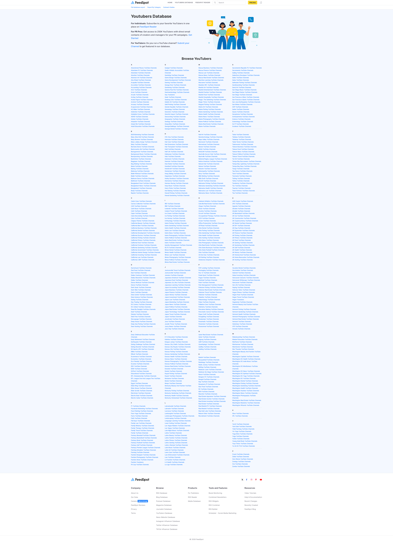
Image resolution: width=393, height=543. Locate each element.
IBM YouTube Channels (172, 206)
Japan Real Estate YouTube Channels (177, 309)
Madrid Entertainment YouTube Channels (212, 90)
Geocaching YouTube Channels (175, 116)
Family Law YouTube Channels (141, 423)
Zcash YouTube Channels (240, 454)
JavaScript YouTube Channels (175, 319)
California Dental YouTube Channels (143, 230)
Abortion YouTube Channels (140, 75)
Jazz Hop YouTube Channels (174, 329)
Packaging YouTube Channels (209, 270)
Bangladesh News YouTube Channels (143, 186)
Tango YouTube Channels (240, 168)
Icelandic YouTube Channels (174, 208)
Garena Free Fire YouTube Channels (177, 90)
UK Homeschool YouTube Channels (244, 255)
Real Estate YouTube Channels (209, 404)
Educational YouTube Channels (141, 373)
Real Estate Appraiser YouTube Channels (212, 396)
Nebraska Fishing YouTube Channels (211, 183)
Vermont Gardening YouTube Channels (245, 312)
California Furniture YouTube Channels (143, 245)
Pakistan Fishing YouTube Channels (210, 287)
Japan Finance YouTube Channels (176, 292)
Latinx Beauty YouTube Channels (176, 435)
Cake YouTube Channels (139, 218)
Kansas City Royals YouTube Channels (178, 347)
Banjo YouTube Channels (139, 190)
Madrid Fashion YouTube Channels (210, 92)
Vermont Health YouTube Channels (244, 314)
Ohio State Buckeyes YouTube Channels (212, 247)
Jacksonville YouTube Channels (175, 273)
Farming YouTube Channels (140, 452)
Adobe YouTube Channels (139, 119)
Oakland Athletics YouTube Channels (211, 201)
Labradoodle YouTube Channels (175, 406)
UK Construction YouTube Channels (244, 218)
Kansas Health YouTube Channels (176, 356)
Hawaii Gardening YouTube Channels (177, 195)
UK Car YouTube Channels (241, 216)
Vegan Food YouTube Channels (242, 295)
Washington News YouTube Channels (244, 393)
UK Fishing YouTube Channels (242, 235)
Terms (133, 513)
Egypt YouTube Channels (139, 383)
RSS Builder (213, 509)
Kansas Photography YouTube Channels (178, 361)
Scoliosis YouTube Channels (241, 126)
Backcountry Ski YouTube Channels (143, 149)
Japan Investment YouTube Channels (177, 297)
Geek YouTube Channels (173, 97)
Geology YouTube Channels (174, 121)
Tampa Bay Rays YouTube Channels (244, 166)
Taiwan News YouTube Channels (243, 151)
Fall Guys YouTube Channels (140, 421)
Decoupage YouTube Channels (141, 319)
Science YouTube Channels (241, 119)
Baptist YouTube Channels (140, 193)
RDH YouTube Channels (206, 391)
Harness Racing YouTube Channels (176, 183)
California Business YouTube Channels (144, 228)
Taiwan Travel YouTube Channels (243, 156)
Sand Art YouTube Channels (241, 87)
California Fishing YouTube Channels (143, 238)
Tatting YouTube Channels (241, 178)
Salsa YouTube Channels (240, 80)
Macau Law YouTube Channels (209, 73)
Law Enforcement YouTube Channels (177, 455)
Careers (139, 501)
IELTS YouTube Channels (173, 247)
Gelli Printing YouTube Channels (175, 104)
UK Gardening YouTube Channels (243, 245)
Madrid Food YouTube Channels (209, 95)
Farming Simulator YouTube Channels (143, 450)
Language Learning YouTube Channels (178, 421)
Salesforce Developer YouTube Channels (246, 75)
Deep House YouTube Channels (141, 321)
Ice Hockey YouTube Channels (175, 218)
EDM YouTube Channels (139, 369)
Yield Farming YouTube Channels (243, 429)
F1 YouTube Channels (138, 406)
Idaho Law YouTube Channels (175, 230)
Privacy (134, 509)
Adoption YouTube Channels (140, 121)
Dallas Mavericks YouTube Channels (143, 278)
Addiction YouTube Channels (140, 112)
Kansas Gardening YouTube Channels (177, 354)
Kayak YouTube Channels (173, 376)
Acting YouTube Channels (139, 97)
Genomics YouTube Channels (174, 112)
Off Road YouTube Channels (208, 225)
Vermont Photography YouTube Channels (246, 316)
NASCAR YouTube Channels (208, 151)
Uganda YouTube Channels (241, 206)
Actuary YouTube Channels (140, 104)
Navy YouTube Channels (207, 173)
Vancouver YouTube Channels (242, 282)
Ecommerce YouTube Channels (141, 356)
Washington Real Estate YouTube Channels (246, 400)
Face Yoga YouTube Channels (141, 413)
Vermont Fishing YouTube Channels (244, 309)
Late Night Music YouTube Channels (177, 430)
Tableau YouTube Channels (241, 137)
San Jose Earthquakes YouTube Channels (246, 102)
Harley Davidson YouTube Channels (177, 178)
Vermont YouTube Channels (241, 321)
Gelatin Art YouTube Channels (175, 102)
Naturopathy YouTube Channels (209, 171)
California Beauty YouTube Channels (143, 223)
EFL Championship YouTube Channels (143, 376)
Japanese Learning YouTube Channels (178, 285)
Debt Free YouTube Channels (141, 316)
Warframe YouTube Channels (242, 342)
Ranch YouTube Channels (207, 374)
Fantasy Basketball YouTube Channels (144, 438)
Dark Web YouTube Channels (141, 290)
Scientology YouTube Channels (242, 121)
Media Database (194, 501)
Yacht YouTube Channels (240, 424)
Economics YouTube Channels (141, 359)
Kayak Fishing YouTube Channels (176, 373)
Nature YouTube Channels (207, 166)
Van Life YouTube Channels (241, 285)
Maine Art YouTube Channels (208, 107)
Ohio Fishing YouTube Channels (209, 230)
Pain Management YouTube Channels (211, 285)
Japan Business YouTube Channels (176, 290)
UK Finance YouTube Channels (242, 233)
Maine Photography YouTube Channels (212, 119)
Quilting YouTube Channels (208, 349)
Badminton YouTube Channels (141, 159)
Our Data (134, 497)
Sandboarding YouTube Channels (243, 85)
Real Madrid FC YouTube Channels (210, 406)
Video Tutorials (250, 493)
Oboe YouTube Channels (207, 208)
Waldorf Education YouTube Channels (244, 339)
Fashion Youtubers (137, 462)
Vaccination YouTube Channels (242, 270)
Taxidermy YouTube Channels (242, 183)
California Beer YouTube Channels (142, 225)
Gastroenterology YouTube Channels (177, 92)
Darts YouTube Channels (139, 292)
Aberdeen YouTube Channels (141, 73)
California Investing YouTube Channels (144, 255)
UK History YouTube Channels (242, 252)
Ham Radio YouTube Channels (175, 164)
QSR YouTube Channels (206, 342)
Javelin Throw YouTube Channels (176, 324)
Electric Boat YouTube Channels (141, 395)
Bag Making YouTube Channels (141, 164)
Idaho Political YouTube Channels (176, 238)
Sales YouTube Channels (240, 77)
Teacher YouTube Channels (241, 188)
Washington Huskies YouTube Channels (245, 390)
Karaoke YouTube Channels (174, 369)
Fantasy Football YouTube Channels (143, 442)
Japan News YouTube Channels (175, 304)
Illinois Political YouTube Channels (176, 260)
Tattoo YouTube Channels (241, 181)
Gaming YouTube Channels (174, 82)
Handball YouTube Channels (174, 166)
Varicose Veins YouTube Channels (243, 290)
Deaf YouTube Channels (139, 312)
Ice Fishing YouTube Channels (175, 216)
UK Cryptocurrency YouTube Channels (245, 221)
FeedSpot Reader (148, 26)
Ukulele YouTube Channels (241, 211)
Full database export (138, 7)
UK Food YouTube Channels (241, 240)
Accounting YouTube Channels (141, 87)
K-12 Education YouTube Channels (176, 337)
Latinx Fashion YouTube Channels (176, 438)
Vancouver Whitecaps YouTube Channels (246, 280)
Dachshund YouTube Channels (141, 268)
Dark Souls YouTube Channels (141, 287)
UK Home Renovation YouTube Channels (245, 257)
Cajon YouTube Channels (139, 213)
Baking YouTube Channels (140, 168)
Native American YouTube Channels (210, 161)
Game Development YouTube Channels (178, 80)
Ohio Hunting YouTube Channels (209, 238)
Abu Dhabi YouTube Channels (141, 80)
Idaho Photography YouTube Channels (178, 235)
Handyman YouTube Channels (175, 171)
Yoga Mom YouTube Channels (242, 434)
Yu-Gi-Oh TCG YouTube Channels (243, 446)
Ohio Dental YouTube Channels (209, 228)
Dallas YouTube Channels (139, 280)
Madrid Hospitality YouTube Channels (211, 97)
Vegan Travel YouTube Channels (243, 297)
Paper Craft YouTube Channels (209, 314)
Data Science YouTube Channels (142, 297)
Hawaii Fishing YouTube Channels (176, 193)
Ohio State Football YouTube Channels (211, 250)
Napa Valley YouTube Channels (209, 139)
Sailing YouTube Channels (241, 73)
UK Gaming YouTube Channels (242, 242)
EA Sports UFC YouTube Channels (142, 349)
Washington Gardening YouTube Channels (246, 386)
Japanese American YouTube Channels (178, 278)
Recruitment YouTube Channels (209, 416)
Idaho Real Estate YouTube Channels (177, 240)
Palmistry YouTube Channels (208, 307)
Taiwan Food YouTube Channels (243, 149)
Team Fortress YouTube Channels (243, 190)
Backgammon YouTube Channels (142, 151)
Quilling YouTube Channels (207, 347)
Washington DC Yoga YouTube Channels (246, 376)
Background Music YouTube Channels (144, 154)
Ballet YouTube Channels (139, 176)
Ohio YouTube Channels (207, 252)
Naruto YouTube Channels (207, 147)
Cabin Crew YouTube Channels (141, 201)
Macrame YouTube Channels (208, 82)
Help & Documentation (253, 497)
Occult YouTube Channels (207, 213)
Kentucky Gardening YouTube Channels (178, 393)
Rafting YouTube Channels (207, 367)
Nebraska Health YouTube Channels (211, 188)
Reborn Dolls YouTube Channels (209, 413)
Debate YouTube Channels (140, 314)
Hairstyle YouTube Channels (174, 139)
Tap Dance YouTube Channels (242, 171)
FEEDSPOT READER (202, 2)
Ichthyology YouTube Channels (175, 221)
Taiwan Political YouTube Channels (244, 154)
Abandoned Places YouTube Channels (144, 68)
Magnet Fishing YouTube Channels (210, 104)
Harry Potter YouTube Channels (175, 188)
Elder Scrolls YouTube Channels (141, 390)
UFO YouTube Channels (240, 203)
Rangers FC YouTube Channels (209, 377)
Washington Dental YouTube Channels (245, 381)
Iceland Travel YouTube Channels (176, 211)
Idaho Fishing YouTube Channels (176, 223)
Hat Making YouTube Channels (175, 190)
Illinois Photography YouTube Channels (178, 257)
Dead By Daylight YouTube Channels (143, 309)
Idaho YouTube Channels (173, 242)
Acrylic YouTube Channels (140, 95)
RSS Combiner (214, 505)
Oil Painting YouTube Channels (209, 257)
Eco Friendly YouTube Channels (141, 361)
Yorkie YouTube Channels (240, 438)
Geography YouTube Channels (175, 119)
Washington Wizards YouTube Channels (245, 405)
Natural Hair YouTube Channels (209, 164)
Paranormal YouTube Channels (209, 326)
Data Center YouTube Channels (141, 295)
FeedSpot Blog (250, 509)
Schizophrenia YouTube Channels (243, 116)
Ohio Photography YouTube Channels (211, 242)
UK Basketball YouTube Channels (243, 213)
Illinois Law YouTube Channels (175, 255)
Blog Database (162, 497)
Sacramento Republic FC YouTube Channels (247, 68)
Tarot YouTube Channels (240, 173)
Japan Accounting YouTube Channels (177, 287)
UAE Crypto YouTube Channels (242, 201)
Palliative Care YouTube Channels (210, 304)
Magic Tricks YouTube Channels (209, 102)
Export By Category (154, 7)
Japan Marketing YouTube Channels (177, 302)
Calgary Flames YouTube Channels (142, 221)
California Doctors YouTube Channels (143, 235)
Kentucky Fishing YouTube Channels (177, 390)
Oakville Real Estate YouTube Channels (212, 203)
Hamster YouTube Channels (174, 161)
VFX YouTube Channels (240, 326)
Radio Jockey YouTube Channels (210, 365)
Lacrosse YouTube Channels (174, 411)
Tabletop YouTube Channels (241, 139)
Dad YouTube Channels (139, 273)
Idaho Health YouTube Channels (175, 228)
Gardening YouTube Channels (175, 87)
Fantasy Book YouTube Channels (142, 440)
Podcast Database (163, 501)
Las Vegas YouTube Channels (175, 428)
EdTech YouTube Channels (140, 371)
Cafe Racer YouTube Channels (141, 208)
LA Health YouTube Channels (174, 462)
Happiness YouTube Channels (175, 176)
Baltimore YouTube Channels (140, 181)
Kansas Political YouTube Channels (176, 364)
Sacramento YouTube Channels (242, 70)
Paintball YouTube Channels (208, 280)
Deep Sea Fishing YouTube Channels (143, 324)
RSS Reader (192, 497)
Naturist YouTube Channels (208, 168)
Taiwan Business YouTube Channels (244, 147)
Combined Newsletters (217, 497)
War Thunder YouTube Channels (243, 349)
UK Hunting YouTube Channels (242, 260)
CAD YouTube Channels (139, 206)
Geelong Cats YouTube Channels (176, 99)
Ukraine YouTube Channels (241, 208)
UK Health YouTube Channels (242, 250)
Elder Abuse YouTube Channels (141, 388)
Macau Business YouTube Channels (211, 68)
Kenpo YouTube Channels (173, 383)
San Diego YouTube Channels (242, 95)
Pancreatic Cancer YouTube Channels (211, 312)
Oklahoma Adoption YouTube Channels (212, 260)
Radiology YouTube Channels (208, 362)
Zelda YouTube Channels (240, 456)
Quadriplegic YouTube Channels (209, 344)
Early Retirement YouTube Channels (143, 339)
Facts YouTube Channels (139, 416)
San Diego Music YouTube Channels (244, 90)
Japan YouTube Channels (173, 316)
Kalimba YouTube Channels (174, 339)
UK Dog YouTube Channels (241, 228)
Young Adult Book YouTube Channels (244, 441)
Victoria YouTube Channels (241, 329)
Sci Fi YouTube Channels (240, 124)
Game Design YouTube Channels (176, 77)
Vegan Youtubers (238, 299)
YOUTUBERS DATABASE (184, 2)
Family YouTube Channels (139, 433)
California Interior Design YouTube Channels (145, 252)
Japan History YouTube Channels (176, 295)
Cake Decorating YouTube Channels (143, 216)
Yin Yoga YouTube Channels (241, 431)
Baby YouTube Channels (139, 144)
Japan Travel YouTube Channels (175, 314)
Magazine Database (164, 505)
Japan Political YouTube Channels (176, 307)
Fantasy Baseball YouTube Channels (143, 435)
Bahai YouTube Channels (139, 166)
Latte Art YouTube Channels (174, 450)
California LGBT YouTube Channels (142, 260)
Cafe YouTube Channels (139, 211)
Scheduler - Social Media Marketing (222, 513)
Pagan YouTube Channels (207, 278)
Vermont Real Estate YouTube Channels (245, 319)
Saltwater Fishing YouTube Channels (244, 82)
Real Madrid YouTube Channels (209, 408)
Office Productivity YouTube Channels (211, 223)
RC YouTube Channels (206, 389)
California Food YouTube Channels (142, 242)
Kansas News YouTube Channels (176, 359)
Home (170, 2)
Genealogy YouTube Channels (175, 109)
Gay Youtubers (170, 95)
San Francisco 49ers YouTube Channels (245, 97)
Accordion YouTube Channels (141, 85)
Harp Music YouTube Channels (175, 186)
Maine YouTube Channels (207, 126)
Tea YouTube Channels (240, 193)
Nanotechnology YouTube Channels (210, 137)
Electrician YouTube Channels (141, 393)
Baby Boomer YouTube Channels (142, 139)
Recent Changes (250, 501)
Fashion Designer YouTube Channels (143, 455)
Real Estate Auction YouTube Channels (212, 399)
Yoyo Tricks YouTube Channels (242, 443)
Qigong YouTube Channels (207, 339)
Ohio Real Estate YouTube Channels (210, 245)
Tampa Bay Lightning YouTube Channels (245, 164)
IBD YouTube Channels (172, 203)
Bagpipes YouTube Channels (140, 161)
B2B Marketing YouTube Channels (142, 134)
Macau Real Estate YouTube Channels (211, 77)
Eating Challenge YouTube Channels (143, 344)
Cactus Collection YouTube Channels (143, 203)
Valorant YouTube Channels (241, 273)
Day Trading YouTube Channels (141, 302)
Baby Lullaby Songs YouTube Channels (144, 142)
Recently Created (251, 505)
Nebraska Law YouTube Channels (210, 190)
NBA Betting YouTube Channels (209, 176)
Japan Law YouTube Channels (175, 299)
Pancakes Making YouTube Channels (211, 309)
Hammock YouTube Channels (174, 159)
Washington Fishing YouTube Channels (245, 383)
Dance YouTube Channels (139, 285)
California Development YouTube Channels (145, 233)
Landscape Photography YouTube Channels (179, 416)
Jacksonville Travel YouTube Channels (177, 270)
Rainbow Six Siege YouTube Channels (211, 372)
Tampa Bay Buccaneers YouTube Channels (246, 161)
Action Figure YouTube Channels (142, 99)
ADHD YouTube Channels (139, 116)
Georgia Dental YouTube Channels (176, 129)
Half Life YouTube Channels (174, 151)
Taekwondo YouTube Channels (242, 144)
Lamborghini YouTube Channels (175, 413)
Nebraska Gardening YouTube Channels (212, 186)
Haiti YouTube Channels (173, 149)
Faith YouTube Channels (139, 418)
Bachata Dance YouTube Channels (142, 147)
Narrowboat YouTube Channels (209, 144)
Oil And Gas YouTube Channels (209, 255)
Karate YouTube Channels (173, 371)
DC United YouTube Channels (141, 307)
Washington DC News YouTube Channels (246, 371)
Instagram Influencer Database (168, 521)
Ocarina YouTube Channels (208, 211)
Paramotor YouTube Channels (208, 324)
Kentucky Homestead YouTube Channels (178, 398)
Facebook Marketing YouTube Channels (144, 408)
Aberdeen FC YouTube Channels (142, 70)
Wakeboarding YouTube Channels (243, 337)
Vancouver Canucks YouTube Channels (245, 278)
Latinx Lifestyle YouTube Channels (176, 445)
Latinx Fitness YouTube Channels (176, 440)
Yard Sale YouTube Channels (242, 426)
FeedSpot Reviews (138, 505)
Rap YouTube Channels (206, 382)
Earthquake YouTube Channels (141, 342)
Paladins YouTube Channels (208, 297)
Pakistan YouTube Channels (208, 295)
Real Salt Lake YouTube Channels (210, 411)
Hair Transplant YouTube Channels (176, 147)
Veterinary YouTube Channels (242, 324)
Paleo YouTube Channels (207, 302)
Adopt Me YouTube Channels (141, 124)
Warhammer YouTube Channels (242, 344)
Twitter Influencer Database (167, 525)
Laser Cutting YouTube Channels (176, 423)
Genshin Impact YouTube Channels (176, 114)
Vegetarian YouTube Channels (242, 302)
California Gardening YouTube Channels (144, 247)
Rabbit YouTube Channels (207, 357)
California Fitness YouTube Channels (143, 240)
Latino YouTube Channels (173, 433)
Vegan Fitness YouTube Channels (243, 292)
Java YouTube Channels (173, 321)
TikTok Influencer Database (166, 529)
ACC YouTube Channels (139, 90)
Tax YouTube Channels (240, 186)
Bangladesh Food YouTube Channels (143, 183)
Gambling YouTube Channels (174, 75)
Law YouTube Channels (173, 457)
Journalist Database (164, 509)
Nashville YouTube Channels (208, 156)
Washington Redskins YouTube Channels (246, 403)
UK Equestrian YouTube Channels (243, 230)
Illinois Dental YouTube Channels (175, 250)
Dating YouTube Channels (139, 299)
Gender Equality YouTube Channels (176, 107)
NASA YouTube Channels (207, 149)
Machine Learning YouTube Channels (211, 80)
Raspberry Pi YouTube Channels (209, 384)
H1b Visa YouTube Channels (174, 137)
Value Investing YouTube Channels (244, 275)
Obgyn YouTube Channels (207, 206)
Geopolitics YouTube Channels (175, 124)
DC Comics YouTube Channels (141, 304)
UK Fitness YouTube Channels (242, 238)
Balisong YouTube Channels (140, 171)
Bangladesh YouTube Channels (141, 188)
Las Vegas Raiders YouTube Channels (177, 425)
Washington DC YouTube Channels (244, 378)
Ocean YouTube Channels (207, 221)
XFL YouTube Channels (240, 416)
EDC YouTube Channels (139, 366)
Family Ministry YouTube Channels (142, 425)
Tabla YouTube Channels (240, 134)
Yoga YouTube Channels (240, 436)
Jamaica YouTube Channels (174, 275)
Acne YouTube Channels (139, 92)
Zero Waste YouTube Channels (242, 459)
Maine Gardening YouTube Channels (211, 112)
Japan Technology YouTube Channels (177, 312)
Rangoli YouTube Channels (207, 379)
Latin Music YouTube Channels (175, 447)
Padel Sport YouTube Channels (209, 275)
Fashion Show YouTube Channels (142, 460)
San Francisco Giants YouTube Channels (245, 99)
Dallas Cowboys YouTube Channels (143, 275)
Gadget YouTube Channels (174, 68)
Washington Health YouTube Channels (245, 388)
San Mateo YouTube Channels (242, 104)
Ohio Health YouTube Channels (209, 235)
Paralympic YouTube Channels (209, 319)
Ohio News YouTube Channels (209, 240)
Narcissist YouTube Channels (208, 142)
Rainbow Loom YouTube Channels (210, 369)
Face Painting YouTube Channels (142, 411)
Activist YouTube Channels (140, 102)
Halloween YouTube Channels (175, 154)
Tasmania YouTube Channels (242, 176)
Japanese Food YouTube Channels (176, 280)
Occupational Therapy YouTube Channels (212, 216)
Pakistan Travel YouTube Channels (210, 292)
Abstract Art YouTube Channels (141, 77)
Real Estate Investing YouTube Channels (212, 401)
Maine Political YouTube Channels (210, 121)
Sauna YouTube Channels (240, 112)
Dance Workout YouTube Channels (142, 282)
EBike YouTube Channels (139, 351)
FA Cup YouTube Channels (140, 464)
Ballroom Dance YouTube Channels (142, 178)
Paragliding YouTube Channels (209, 316)
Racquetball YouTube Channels (209, 360)
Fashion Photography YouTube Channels (144, 457)
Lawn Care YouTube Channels (175, 452)
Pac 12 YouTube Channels (207, 273)
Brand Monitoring (215, 493)
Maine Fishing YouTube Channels (210, 109)
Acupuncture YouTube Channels (142, 107)
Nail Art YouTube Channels (207, 134)
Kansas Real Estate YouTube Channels (178, 366)
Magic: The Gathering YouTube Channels (212, 99)
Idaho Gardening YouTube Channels (177, 225)
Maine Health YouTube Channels (209, 114)
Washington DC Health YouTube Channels (246, 359)
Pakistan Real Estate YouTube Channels (212, 290)
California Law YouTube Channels (142, 257)
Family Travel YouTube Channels (142, 430)
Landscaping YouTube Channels (175, 418)
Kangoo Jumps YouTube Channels (176, 342)
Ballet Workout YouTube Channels (142, 173)
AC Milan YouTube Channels (140, 109)
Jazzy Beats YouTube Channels (175, 326)
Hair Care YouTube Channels (174, 142)
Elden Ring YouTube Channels (141, 386)
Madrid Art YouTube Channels (209, 87)
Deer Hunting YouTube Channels (142, 326)
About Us (134, 493)
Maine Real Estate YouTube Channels (211, 124)
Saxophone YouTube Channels (242, 114)
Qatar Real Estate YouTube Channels (211, 334)
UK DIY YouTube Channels (241, 225)
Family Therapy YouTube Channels (142, 428)
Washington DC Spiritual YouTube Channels (246, 373)
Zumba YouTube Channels (241, 466)
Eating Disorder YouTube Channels (142, 347)
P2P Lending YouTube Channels (209, 268)
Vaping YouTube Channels (241, 287)
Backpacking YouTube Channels (142, 156)
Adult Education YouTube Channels (143, 126)
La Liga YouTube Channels (174, 464)
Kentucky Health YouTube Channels (177, 395)
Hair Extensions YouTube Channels (176, 144)
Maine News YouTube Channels (209, 116)
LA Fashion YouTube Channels (175, 460)
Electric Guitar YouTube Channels (142, 398)
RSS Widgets (214, 501)
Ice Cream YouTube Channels (175, 213)
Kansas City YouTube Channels (175, 349)
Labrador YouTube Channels (174, 408)
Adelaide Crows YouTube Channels (143, 114)
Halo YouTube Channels (173, 156)
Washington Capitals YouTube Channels (245, 356)
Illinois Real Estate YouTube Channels (177, 262)
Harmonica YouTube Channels (175, 181)
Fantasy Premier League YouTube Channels (145, 447)
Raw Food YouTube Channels (208, 386)
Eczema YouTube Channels (140, 364)
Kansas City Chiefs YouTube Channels (177, 344)
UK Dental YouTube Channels (242, 223)
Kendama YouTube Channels (174, 378)
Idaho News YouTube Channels (175, 233)
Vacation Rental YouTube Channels (244, 268)
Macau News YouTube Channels (209, 75)
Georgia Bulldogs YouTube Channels (177, 126)
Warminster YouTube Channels (242, 347)
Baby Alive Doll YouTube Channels (142, 137)
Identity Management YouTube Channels (178, 245)
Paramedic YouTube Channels (209, 321)
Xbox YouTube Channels (240, 413)
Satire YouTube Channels (240, 109)
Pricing (252, 3)
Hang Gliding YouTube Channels (175, 173)
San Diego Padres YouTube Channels (244, 92)
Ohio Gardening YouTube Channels (210, 233)
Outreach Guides (169, 7)
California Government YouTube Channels (145, 250)
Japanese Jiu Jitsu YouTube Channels (177, 282)
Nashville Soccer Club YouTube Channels (212, 154)
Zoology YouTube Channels (241, 461)
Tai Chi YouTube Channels (241, 159)
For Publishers (193, 493)
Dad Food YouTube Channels (140, 270)
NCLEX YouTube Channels (207, 181)
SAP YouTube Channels (240, 107)
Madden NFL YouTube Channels (209, 85)
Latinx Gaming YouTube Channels (176, 442)
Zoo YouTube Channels (240, 464)
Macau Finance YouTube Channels (210, 70)
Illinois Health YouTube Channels (175, 252)
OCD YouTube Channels (207, 218)
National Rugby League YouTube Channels (213, 159)
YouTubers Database (164, 513)
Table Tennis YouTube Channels (243, 142)
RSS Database (161, 493)
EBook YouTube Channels (139, 354)
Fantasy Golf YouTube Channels (141, 445)
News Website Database (165, 517)
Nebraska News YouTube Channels (210, 193)
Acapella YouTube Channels (140, 82)
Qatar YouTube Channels (207, 337)
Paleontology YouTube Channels (209, 299)
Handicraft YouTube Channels (175, 168)
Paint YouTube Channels (207, 282)
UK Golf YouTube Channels (241, 247)
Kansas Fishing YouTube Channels (176, 351)
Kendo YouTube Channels (173, 381)
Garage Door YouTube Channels (175, 85)
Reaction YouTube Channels (208, 394)
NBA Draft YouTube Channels (208, 178)
